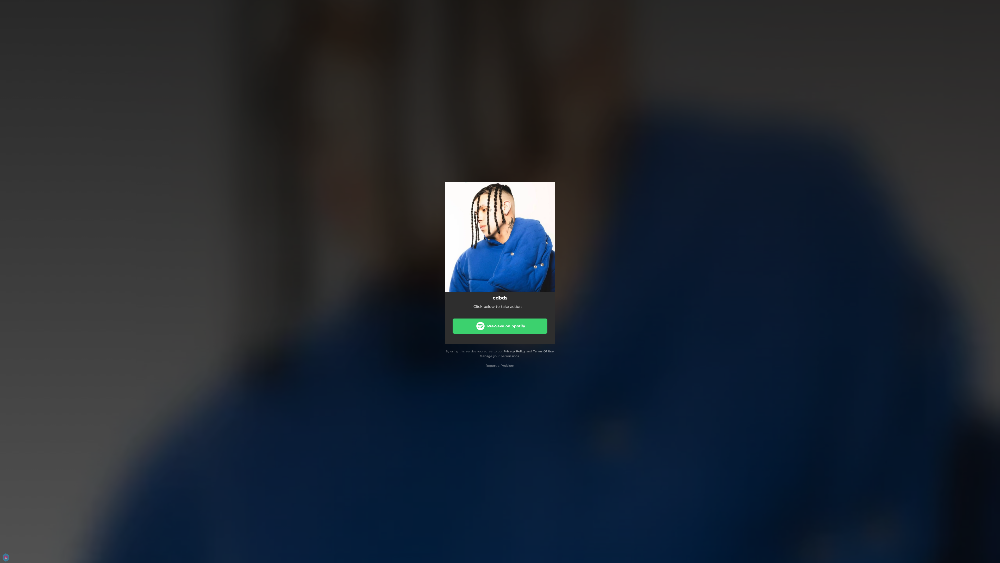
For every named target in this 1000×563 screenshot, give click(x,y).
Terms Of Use (543, 351)
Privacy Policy (514, 351)
